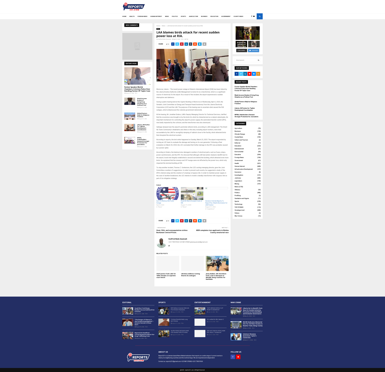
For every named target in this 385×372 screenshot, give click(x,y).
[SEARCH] (258, 60)
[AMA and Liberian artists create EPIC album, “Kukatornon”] (200, 333)
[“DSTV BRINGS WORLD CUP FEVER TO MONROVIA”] (200, 311)
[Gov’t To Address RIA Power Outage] (167, 193)
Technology (238, 204)
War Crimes (238, 216)
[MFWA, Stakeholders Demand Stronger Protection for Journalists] (129, 140)
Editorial (237, 143)
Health (132, 16)
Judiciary (238, 178)
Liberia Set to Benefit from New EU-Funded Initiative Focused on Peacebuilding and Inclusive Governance (252, 311)
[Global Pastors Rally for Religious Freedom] (129, 116)
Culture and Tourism (241, 140)
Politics (175, 16)
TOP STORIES (239, 207)
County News (238, 16)
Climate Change (240, 134)
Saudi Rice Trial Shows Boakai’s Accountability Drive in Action (144, 309)
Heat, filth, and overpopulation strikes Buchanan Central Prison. (171, 231)
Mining (237, 184)
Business (204, 16)
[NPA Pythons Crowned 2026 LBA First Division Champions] (163, 311)
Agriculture (193, 16)
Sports (183, 16)
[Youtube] (254, 16)
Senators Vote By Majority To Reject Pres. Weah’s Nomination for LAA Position (216, 203)
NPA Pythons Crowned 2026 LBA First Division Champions (180, 309)
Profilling (238, 195)
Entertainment (239, 149)
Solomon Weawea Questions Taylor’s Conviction (249, 336)
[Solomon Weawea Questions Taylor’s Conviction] (236, 336)
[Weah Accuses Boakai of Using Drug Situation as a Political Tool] (129, 101)
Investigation (239, 175)
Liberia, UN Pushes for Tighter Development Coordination (143, 127)
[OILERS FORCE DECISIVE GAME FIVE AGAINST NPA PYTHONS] (163, 333)
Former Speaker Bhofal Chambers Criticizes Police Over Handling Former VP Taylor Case (137, 89)
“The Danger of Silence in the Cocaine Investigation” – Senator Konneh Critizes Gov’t (144, 322)
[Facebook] (252, 16)
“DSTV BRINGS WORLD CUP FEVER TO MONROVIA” (215, 309)
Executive (238, 154)
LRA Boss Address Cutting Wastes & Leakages (190, 274)
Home (124, 16)
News (167, 16)
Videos (237, 213)
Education (214, 16)
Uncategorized (239, 210)
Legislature (238, 181)
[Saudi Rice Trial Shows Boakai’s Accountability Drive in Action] (127, 311)
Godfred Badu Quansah (164, 39)
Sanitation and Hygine (242, 198)
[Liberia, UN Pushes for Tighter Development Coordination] (129, 127)
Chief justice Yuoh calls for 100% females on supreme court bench (166, 275)
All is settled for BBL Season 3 (215, 319)
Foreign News (142, 16)
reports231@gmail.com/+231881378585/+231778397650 (184, 361)
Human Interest (156, 16)
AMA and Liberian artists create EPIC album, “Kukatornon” (216, 331)
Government (225, 16)
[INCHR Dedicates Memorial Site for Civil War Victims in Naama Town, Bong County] (236, 324)
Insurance (238, 172)
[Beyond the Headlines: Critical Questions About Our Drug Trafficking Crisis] (127, 335)
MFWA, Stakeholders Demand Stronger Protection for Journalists (143, 141)
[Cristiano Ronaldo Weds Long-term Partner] (163, 322)
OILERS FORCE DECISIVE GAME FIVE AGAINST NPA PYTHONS (180, 331)
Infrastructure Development (244, 169)
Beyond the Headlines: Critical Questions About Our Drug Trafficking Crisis (144, 334)
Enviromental (239, 151)
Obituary (237, 190)
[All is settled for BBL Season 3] (200, 322)
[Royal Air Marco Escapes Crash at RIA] (192, 193)
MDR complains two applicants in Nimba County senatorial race (212, 231)
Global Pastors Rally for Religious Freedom (143, 115)
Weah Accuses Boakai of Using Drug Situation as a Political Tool (142, 102)
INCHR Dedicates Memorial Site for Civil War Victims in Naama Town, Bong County (253, 324)
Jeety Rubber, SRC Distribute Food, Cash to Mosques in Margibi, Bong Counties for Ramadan (216, 276)
